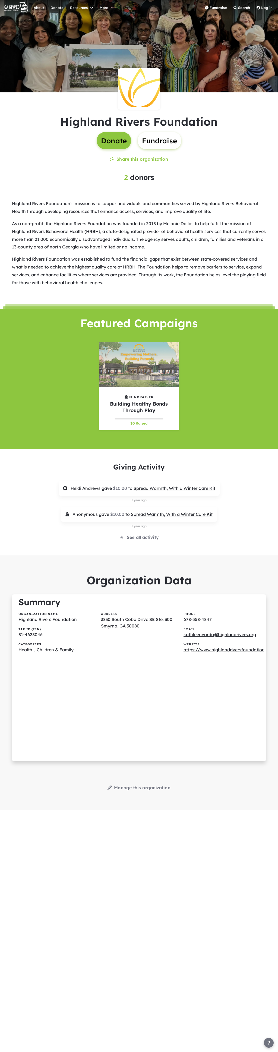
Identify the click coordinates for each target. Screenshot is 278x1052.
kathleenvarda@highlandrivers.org (220, 634)
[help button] (269, 1043)
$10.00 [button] (120, 488)
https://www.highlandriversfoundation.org (228, 649)
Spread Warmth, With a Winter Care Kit (174, 488)
